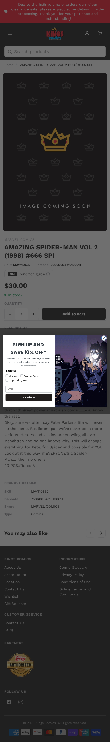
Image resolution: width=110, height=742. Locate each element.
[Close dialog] (103, 338)
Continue (29, 397)
